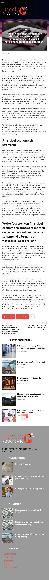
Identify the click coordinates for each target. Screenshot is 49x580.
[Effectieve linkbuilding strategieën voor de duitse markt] (9, 415)
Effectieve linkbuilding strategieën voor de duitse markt (31, 411)
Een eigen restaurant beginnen (29, 488)
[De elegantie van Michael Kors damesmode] (9, 383)
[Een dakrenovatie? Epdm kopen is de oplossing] (9, 367)
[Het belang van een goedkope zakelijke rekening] (7, 525)
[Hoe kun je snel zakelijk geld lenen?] (7, 513)
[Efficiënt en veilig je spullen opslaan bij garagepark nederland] (9, 351)
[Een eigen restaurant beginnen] (7, 492)
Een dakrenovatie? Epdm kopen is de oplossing (31, 363)
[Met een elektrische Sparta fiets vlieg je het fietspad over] (9, 399)
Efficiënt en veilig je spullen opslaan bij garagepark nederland (31, 347)
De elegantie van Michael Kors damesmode (30, 379)
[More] (32, 316)
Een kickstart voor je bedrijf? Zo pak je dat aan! (29, 478)
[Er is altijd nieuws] (7, 467)
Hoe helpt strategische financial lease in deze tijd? (37, 327)
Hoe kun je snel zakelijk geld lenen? (28, 511)
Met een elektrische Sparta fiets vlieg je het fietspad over (30, 395)
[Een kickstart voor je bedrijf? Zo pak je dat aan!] (7, 480)
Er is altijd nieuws (23, 464)
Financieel (25, 29)
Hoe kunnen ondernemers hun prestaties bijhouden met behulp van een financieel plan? (11, 329)
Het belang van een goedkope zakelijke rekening (29, 523)
